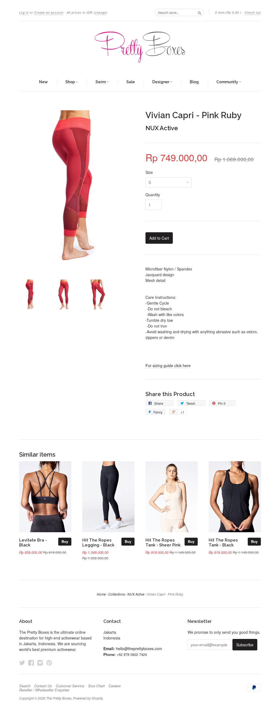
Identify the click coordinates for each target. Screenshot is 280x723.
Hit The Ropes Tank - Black (223, 542)
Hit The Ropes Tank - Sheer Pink (162, 542)
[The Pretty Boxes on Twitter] (22, 662)
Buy (65, 541)
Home (101, 594)
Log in (24, 12)
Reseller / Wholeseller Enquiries (44, 690)
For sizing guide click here (168, 365)
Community (227, 82)
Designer (161, 82)
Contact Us (43, 686)
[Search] (199, 12)
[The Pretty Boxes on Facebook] (31, 662)
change (100, 12)
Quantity (152, 194)
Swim (101, 82)
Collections (116, 594)
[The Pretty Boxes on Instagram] (40, 662)
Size (149, 172)
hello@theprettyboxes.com (139, 648)
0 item (228, 12)
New (43, 82)
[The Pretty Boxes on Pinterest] (49, 662)
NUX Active (161, 128)
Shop (70, 82)
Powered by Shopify (88, 698)
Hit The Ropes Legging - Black (98, 542)
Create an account (48, 12)
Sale (130, 82)
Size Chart (96, 686)
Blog (194, 82)
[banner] (140, 47)
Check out (253, 12)
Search (24, 686)
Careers (115, 686)
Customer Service (70, 686)
